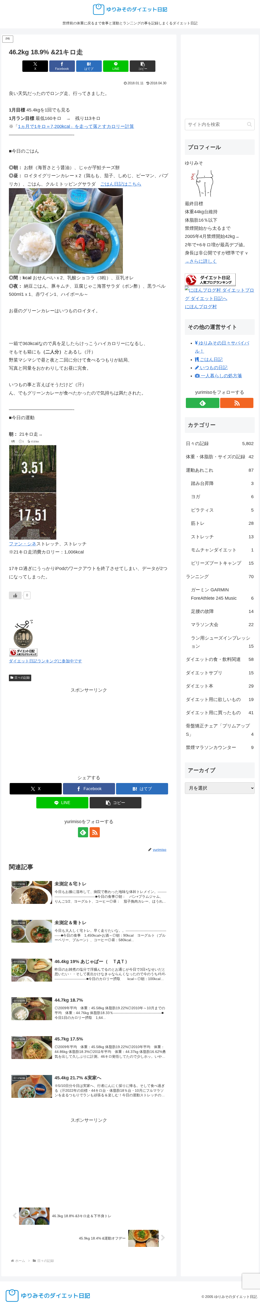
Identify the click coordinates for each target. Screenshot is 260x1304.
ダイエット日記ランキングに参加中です (45, 661)
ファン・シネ (22, 543)
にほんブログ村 (201, 306)
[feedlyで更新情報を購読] (83, 832)
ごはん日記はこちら (120, 184)
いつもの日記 (213, 367)
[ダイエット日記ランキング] (23, 637)
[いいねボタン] (15, 595)
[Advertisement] (89, 729)
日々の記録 (22, 677)
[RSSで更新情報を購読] (95, 832)
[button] (142, 66)
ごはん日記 (211, 359)
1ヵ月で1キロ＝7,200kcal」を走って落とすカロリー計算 (76, 126)
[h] (66, 230)
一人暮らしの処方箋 (221, 375)
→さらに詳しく (201, 261)
